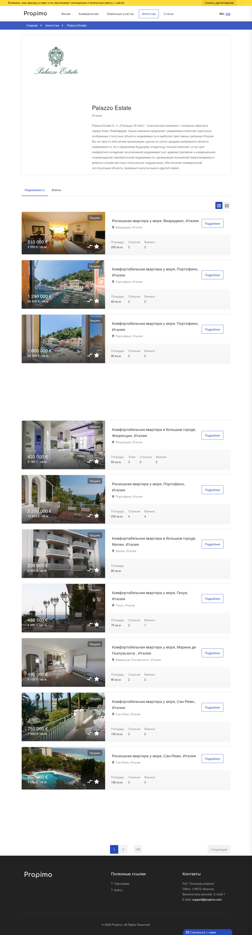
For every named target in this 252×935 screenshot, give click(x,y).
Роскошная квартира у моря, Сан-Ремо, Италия (154, 755)
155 (137, 849)
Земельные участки (120, 14)
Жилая (65, 14)
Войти (118, 890)
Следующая (219, 849)
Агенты (56, 190)
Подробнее (212, 223)
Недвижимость (35, 190)
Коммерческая (88, 14)
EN (228, 14)
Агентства (149, 14)
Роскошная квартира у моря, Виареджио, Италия (155, 220)
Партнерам (121, 883)
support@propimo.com (207, 899)
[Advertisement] (151, 74)
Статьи (168, 14)
